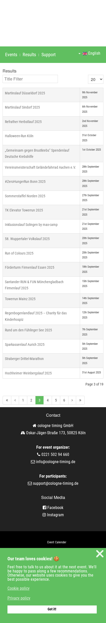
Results (29, 54)
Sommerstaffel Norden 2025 (25, 196)
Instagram (55, 514)
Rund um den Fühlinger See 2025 (28, 330)
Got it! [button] (52, 609)
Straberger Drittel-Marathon (24, 359)
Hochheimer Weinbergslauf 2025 (28, 373)
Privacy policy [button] (18, 598)
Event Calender (56, 542)
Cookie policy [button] (18, 588)
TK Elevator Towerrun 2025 (24, 210)
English (93, 53)
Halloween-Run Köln (19, 136)
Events (11, 54)
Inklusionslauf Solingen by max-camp (31, 225)
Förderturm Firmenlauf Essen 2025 (29, 267)
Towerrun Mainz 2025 (20, 299)
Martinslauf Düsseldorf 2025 (25, 93)
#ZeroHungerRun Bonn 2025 (25, 181)
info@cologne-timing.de (55, 461)
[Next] (72, 400)
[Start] (7, 400)
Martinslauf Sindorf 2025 (22, 107)
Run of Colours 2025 (19, 253)
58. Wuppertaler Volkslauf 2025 (27, 239)
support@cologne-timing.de (55, 483)
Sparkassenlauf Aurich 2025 (25, 344)
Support (48, 54)
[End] (80, 400)
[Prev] (15, 400)
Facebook (54, 507)
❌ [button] (100, 553)
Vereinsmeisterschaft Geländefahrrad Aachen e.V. (40, 167)
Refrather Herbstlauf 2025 (23, 122)
